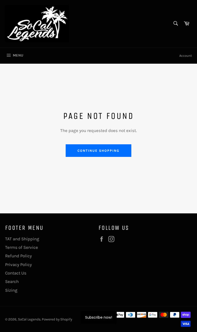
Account (185, 56)
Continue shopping (98, 151)
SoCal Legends (29, 319)
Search (12, 281)
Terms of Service (21, 247)
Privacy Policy (18, 264)
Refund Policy (18, 255)
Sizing (11, 290)
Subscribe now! (98, 317)
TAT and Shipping (22, 238)
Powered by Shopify (57, 319)
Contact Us (15, 273)
